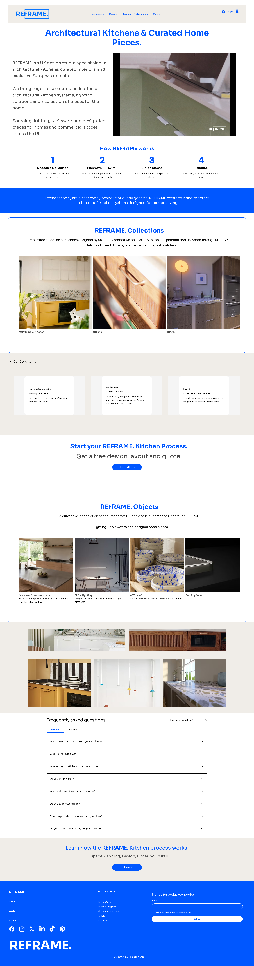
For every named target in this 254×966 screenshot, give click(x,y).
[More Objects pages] (119, 14)
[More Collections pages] (105, 14)
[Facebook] (11, 928)
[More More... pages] (161, 14)
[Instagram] (21, 928)
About (12, 911)
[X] (31, 928)
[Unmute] (121, 132)
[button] (237, 11)
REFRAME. (40, 945)
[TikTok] (52, 928)
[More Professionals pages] (149, 14)
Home (12, 902)
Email (155, 900)
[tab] (55, 729)
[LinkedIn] (42, 928)
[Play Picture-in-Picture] (228, 132)
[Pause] (116, 132)
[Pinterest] (62, 928)
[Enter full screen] (232, 132)
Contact (13, 920)
